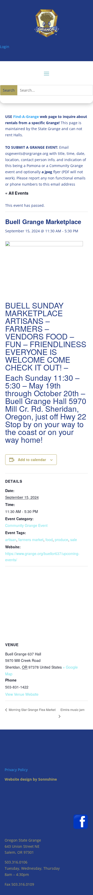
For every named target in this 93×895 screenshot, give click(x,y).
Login (4, 46)
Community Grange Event (26, 525)
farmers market (30, 539)
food (49, 539)
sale (73, 539)
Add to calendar (32, 459)
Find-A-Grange (26, 116)
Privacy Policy (16, 769)
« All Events (16, 193)
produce (61, 539)
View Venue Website (21, 694)
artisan (10, 539)
